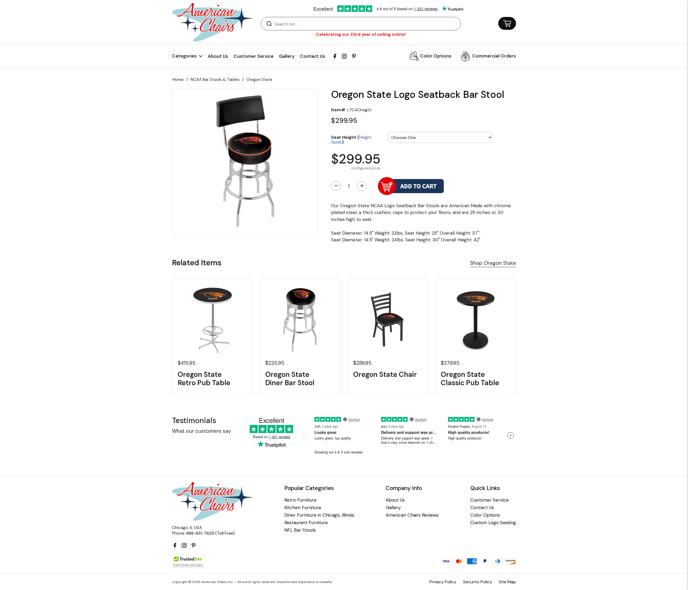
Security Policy (477, 582)
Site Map (507, 582)
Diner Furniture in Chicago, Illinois (319, 515)
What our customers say (201, 431)
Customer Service (254, 56)
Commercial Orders (494, 56)
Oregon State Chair (385, 374)
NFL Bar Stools (300, 530)
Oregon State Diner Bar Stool (289, 378)
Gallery (287, 56)
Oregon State (259, 79)
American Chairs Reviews (412, 515)
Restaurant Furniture (306, 522)
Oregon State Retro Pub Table (204, 378)
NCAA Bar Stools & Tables (215, 79)
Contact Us (312, 56)
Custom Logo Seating (493, 522)
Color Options (436, 56)
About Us (218, 56)
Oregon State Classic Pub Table (470, 378)
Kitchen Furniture (302, 507)
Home (178, 79)
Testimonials (194, 420)
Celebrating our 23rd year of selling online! (361, 34)
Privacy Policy (442, 582)
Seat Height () (351, 139)
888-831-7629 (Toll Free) (210, 533)
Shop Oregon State (493, 263)
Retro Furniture (300, 500)
